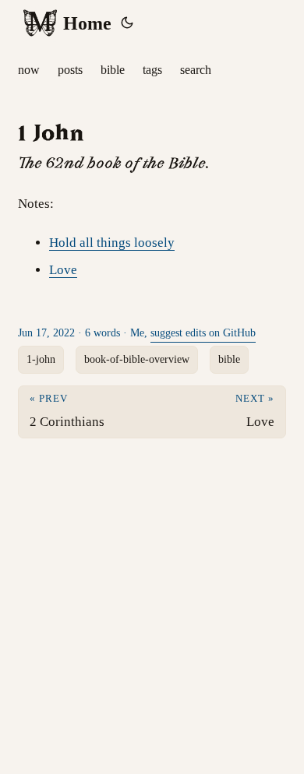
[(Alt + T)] (127, 23)
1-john (41, 359)
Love (63, 269)
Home (87, 23)
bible (229, 359)
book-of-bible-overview (136, 359)
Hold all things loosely (112, 242)
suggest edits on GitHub (203, 333)
